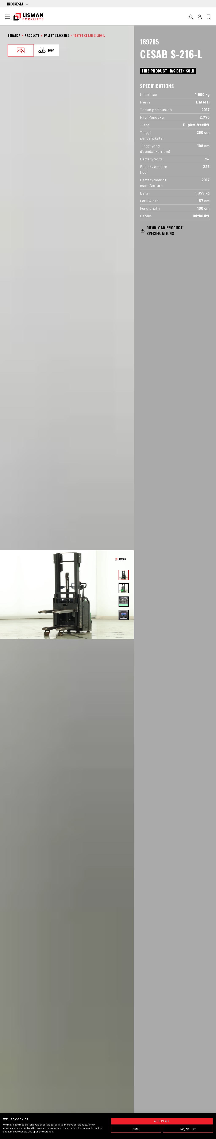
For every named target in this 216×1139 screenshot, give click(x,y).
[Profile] (199, 16)
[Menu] (7, 16)
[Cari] (190, 16)
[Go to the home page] (28, 17)
